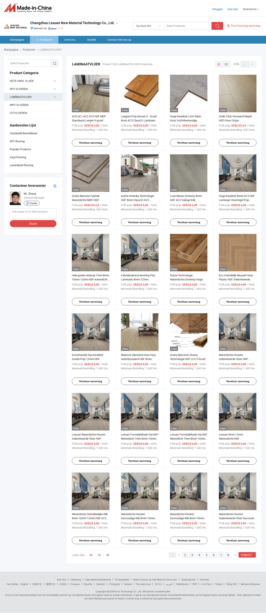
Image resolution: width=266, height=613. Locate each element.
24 (90, 555)
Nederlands (182, 584)
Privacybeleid (122, 579)
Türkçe (218, 584)
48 (107, 555)
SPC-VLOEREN (19, 89)
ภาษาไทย (206, 584)
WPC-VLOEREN (19, 105)
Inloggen (217, 9)
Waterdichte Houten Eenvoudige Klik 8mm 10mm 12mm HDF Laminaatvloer (187, 518)
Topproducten (188, 579)
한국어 (158, 584)
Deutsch (100, 584)
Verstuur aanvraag (90, 142)
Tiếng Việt (231, 584)
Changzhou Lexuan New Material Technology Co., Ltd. (72, 23)
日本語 (62, 584)
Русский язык (143, 584)
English (24, 584)
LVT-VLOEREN (18, 113)
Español (88, 584)
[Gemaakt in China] (29, 7)
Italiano (128, 584)
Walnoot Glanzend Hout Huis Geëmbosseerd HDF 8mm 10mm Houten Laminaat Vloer (139, 359)
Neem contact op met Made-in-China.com (155, 579)
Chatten (33, 203)
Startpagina (17, 39)
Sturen (33, 223)
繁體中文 (50, 584)
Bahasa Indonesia (250, 584)
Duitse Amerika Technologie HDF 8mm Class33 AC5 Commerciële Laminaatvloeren (139, 200)
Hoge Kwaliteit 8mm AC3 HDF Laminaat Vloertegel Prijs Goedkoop (237, 200)
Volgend (246, 555)
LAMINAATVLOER (21, 97)
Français (75, 584)
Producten (46, 39)
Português (114, 584)
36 (99, 555)
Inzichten (204, 579)
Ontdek (91, 39)
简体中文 (37, 584)
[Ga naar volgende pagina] (252, 64)
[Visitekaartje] (54, 185)
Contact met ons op (119, 39)
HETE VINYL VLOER (22, 81)
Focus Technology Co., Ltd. (128, 591)
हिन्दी (195, 584)
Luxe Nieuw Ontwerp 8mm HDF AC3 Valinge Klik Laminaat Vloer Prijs (186, 200)
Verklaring (75, 579)
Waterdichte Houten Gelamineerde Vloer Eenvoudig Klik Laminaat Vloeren (237, 518)
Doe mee (233, 9)
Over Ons (69, 39)
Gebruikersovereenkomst (98, 579)
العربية (169, 584)
